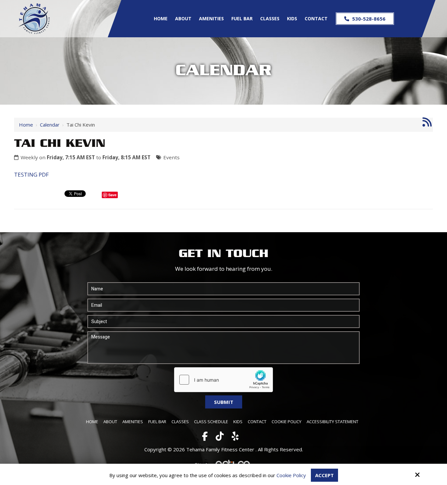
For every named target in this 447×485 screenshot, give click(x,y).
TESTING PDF (31, 174)
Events (171, 157)
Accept (324, 475)
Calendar (50, 124)
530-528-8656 (368, 18)
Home (26, 124)
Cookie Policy (291, 475)
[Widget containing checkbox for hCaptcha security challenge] (223, 379)
